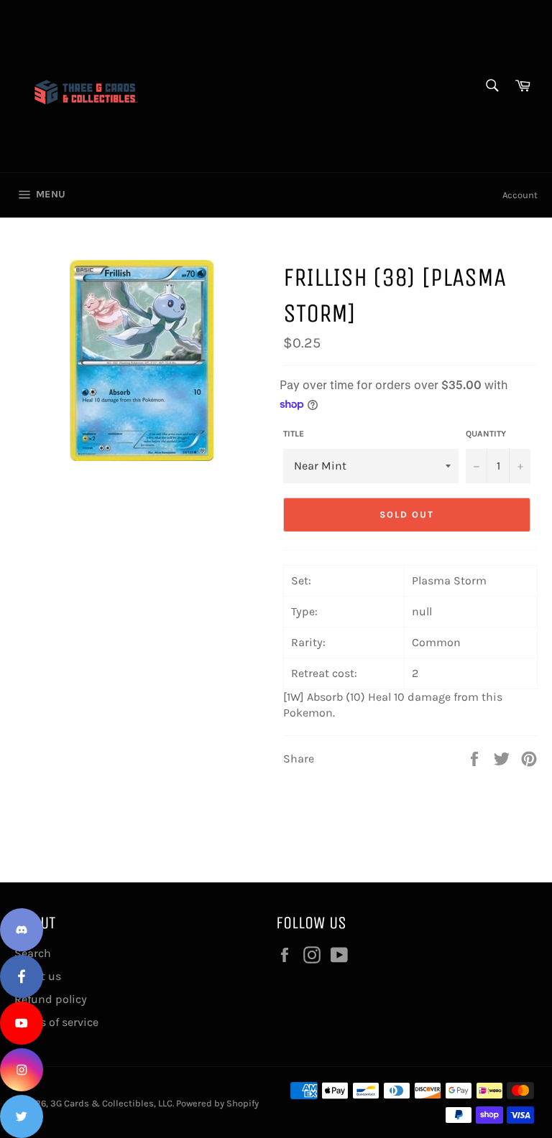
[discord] (21, 929)
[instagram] (21, 1069)
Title (293, 434)
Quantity (486, 434)
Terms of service (56, 1022)
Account (520, 195)
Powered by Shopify (217, 1103)
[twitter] (21, 1116)
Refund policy (50, 999)
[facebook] (21, 976)
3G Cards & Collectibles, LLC (111, 1103)
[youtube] (21, 1023)
